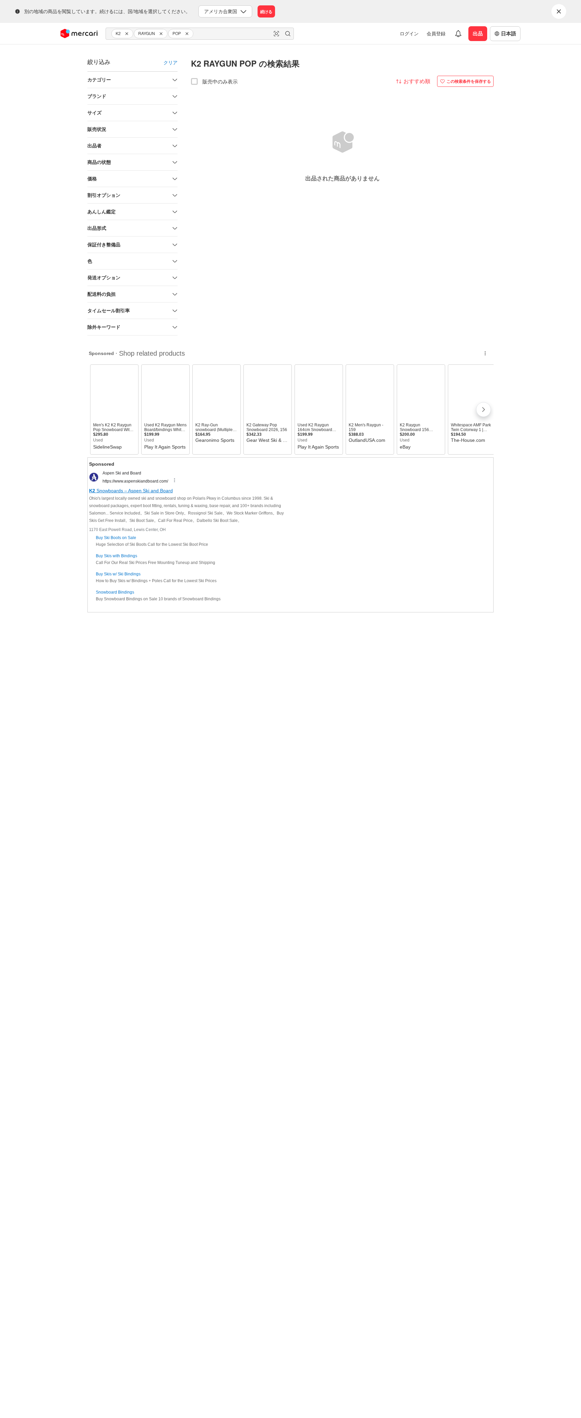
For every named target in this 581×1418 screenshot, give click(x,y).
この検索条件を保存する (469, 81)
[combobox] (200, 34)
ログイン (409, 33)
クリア (170, 62)
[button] (128, 33)
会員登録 (436, 33)
